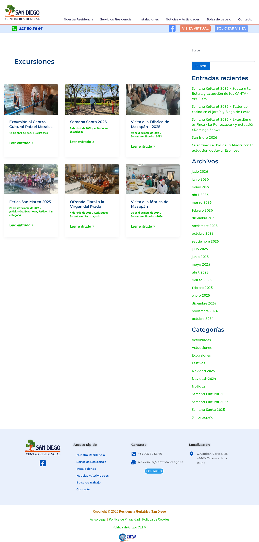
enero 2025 (201, 295)
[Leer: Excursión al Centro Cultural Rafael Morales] (31, 99)
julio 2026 (200, 171)
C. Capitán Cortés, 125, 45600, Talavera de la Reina (212, 458)
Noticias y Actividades (183, 19)
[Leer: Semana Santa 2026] (92, 99)
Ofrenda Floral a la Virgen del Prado (87, 204)
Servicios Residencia (116, 19)
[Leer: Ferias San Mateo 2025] (31, 179)
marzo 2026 (202, 202)
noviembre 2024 (205, 311)
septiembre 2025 (205, 241)
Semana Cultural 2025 (210, 394)
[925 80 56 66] (14, 29)
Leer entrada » (21, 142)
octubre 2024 (202, 319)
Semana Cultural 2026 (210, 402)
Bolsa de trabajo (219, 19)
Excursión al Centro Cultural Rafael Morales (30, 124)
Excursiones (41, 133)
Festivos (43, 211)
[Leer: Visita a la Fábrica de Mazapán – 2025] (153, 99)
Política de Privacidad (124, 519)
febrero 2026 (202, 210)
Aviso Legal (98, 519)
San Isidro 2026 (204, 137)
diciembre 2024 (204, 303)
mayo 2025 (201, 264)
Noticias (198, 386)
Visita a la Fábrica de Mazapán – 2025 (150, 124)
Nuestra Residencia (78, 19)
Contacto (245, 19)
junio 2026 (200, 179)
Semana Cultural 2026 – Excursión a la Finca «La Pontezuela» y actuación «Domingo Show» (223, 124)
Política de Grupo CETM (129, 527)
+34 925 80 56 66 (150, 454)
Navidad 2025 (153, 136)
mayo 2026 (201, 187)
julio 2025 (200, 249)
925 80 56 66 (30, 28)
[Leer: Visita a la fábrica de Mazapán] (153, 179)
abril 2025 (200, 272)
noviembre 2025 (205, 226)
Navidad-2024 (153, 216)
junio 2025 (200, 257)
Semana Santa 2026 (88, 122)
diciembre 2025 (204, 218)
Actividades (101, 128)
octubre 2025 (202, 233)
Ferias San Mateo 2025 (30, 202)
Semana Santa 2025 (208, 410)
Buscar (196, 50)
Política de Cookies (155, 519)
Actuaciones (202, 348)
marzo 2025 (202, 280)
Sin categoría (92, 216)
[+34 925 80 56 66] (133, 453)
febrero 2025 (202, 288)
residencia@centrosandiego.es (160, 462)
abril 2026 (200, 195)
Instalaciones (148, 19)
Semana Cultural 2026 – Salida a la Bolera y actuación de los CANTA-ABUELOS (221, 93)
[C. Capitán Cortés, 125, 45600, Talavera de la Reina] (191, 453)
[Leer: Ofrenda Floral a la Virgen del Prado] (92, 179)
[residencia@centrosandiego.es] (133, 462)
